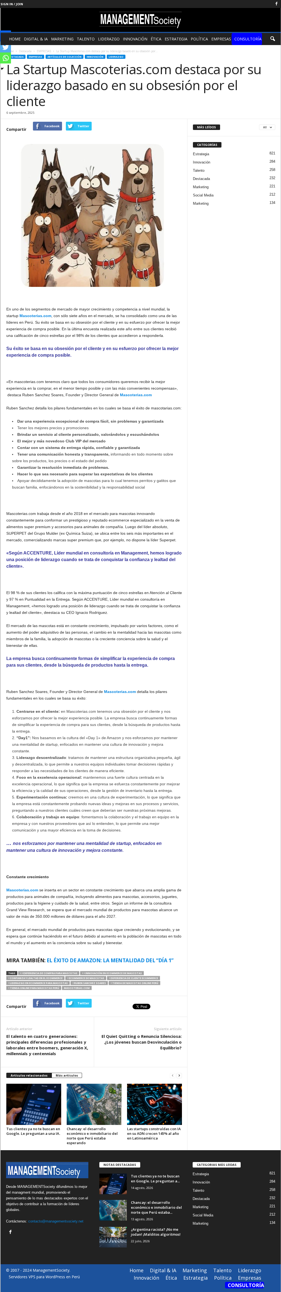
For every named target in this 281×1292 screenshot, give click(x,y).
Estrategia (176, 38)
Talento (86, 38)
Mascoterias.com (120, 691)
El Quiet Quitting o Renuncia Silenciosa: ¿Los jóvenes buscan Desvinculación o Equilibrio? (142, 1041)
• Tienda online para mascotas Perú (33, 988)
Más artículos (67, 1075)
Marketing (62, 38)
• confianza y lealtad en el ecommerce (35, 978)
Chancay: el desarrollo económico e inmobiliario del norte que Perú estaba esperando (92, 1135)
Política (199, 38)
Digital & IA (36, 38)
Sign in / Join (12, 4)
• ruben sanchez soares (89, 983)
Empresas (221, 38)
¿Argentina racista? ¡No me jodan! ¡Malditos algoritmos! (156, 1232)
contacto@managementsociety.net (55, 1221)
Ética (156, 38)
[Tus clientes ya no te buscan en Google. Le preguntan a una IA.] (33, 1104)
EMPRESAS (35, 57)
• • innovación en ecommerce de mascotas (112, 973)
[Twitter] (5, 46)
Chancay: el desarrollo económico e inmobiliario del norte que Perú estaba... (156, 1207)
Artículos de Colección (64, 57)
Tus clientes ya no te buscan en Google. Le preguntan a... (155, 1178)
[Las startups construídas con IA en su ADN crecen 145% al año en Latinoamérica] (154, 1104)
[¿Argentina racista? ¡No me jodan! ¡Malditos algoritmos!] (113, 1237)
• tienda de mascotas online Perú (134, 983)
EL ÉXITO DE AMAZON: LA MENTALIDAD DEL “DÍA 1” (111, 960)
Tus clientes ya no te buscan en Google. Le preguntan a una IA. (33, 1131)
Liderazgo (109, 38)
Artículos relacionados (29, 1075)
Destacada (16, 57)
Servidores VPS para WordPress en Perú (44, 1276)
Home (15, 38)
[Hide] (2, 68)
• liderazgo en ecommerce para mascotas (38, 983)
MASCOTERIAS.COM (77, 988)
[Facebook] (276, 4)
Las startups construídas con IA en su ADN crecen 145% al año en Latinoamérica (154, 1133)
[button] (272, 39)
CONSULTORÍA (248, 38)
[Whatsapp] (5, 57)
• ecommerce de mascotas (85, 978)
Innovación (135, 38)
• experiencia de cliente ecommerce (133, 978)
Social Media (203, 195)
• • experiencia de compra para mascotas (48, 973)
